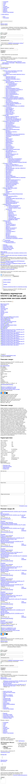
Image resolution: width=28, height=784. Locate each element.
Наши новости (4, 251)
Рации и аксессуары (7, 691)
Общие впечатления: (5, 494)
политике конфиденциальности (20, 775)
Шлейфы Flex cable (13, 219)
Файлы (2, 327)
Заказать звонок (4, 23)
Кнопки (10, 212)
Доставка (5, 6)
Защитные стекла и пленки (9, 692)
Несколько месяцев (7, 466)
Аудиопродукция (7, 700)
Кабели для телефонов (8, 695)
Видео (2, 328)
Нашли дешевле (12, 388)
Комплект (3, 319)
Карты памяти (6, 703)
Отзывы (2, 323)
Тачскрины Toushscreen (14, 218)
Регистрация (6, 17)
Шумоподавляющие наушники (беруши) (17, 162)
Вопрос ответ (6, 7)
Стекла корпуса (12, 217)
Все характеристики (5, 365)
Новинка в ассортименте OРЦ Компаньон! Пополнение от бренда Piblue (13, 261)
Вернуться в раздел (5, 316)
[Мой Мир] (5, 393)
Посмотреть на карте (5, 752)
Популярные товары (7, 245)
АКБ (4, 697)
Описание (3, 320)
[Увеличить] (14, 330)
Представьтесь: (4, 505)
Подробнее (3, 521)
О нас (4, 3)
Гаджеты (5, 701)
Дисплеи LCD (12, 211)
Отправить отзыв (23, 505)
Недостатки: (3, 482)
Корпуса (11, 213)
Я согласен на (13, 43)
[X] (7, 393)
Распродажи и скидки (8, 247)
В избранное (3, 523)
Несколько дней (6, 465)
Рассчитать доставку (15, 389)
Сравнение (10, 522)
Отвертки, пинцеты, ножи (14, 207)
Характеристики (4, 321)
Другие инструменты (13, 206)
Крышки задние (12, 214)
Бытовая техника (7, 699)
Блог (4, 5)
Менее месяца (6, 467)
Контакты (5, 11)
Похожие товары (4, 324)
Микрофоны (11, 216)
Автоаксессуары (6, 698)
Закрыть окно (4, 60)
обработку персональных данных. (15, 43)
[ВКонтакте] (1, 393)
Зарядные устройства (8, 694)
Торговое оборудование (8, 708)
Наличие (2, 326)
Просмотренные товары (6, 678)
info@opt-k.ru (21, 740)
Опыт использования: (5, 463)
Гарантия (5, 8)
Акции (4, 2)
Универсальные (12, 84)
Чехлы (4, 693)
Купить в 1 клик (12, 386)
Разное (4, 706)
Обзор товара (3, 317)
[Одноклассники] (3, 393)
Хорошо (2, 777)
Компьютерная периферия (9, 704)
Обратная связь (4, 760)
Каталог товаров (4, 68)
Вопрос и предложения (8, 12)
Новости (5, 9)
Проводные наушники (14, 161)
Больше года (6, 468)
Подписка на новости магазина (7, 269)
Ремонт (4, 705)
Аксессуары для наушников (15, 158)
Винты (10, 210)
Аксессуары (3, 322)
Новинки (5, 244)
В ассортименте (12, 83)
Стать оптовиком (23, 517)
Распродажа (5, 707)
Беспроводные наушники (14, 159)
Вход (4, 16)
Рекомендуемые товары (8, 248)
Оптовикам (5, 1)
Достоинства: (4, 471)
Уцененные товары (7, 249)
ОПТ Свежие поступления (8, 274)
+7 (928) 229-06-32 (5, 14)
